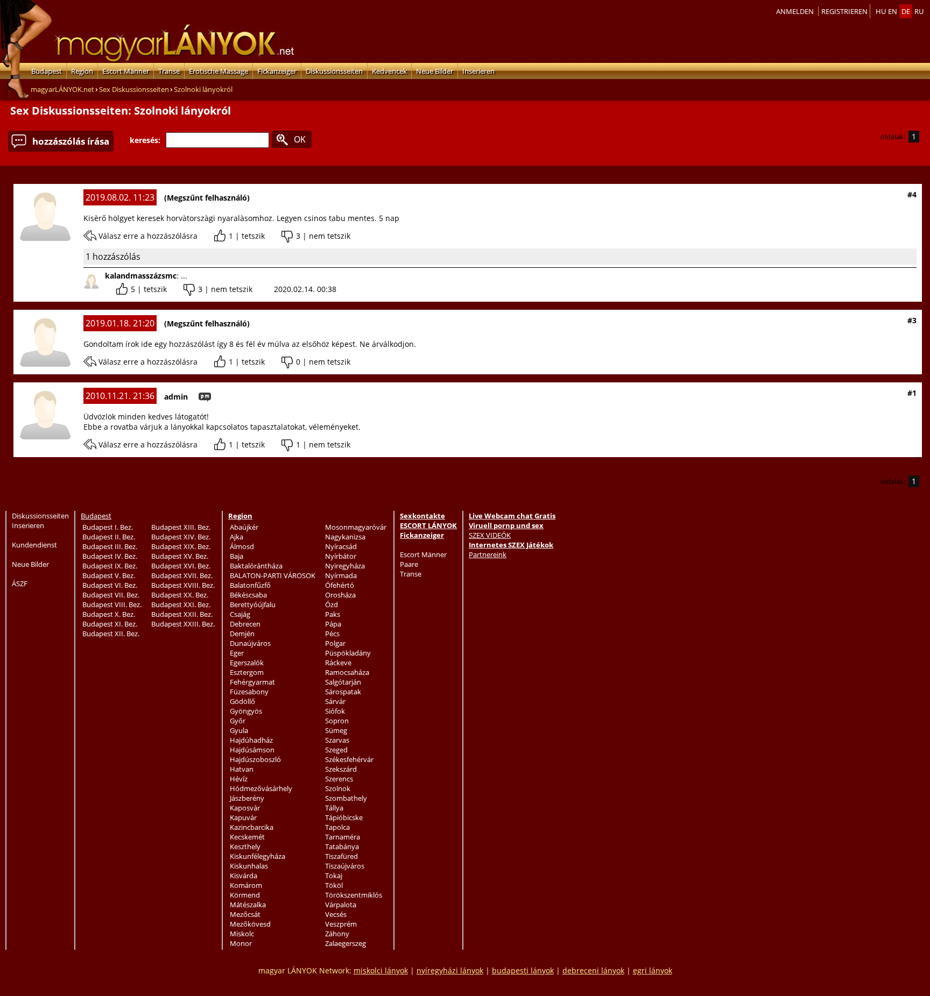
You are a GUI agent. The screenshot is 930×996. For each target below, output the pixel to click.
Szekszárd (341, 769)
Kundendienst (34, 545)
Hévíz (239, 779)
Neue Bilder (434, 71)
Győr (237, 720)
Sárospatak (343, 691)
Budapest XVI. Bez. (180, 566)
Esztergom (247, 672)
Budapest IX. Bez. (109, 566)
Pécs (332, 633)
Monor (241, 943)
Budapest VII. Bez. (110, 595)
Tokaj (333, 875)
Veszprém (341, 924)
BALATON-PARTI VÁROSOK (272, 575)
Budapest (46, 71)
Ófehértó (339, 585)
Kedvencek (389, 71)
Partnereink (487, 554)
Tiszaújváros (344, 866)
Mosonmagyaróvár (355, 527)
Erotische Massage (218, 71)
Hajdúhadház (251, 740)
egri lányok (652, 970)
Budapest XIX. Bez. (180, 546)
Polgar (335, 643)
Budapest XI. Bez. (109, 624)
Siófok (335, 711)
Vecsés (336, 914)
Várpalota (340, 904)
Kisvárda (243, 875)
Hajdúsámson (252, 750)
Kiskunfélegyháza (257, 856)
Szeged (336, 750)
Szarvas (337, 740)
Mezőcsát (245, 914)
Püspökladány (348, 653)
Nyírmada (341, 575)
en (892, 11)
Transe (169, 71)
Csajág (240, 614)
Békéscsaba (248, 595)
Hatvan (241, 769)
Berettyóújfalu (253, 604)
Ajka (236, 537)
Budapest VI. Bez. (109, 585)
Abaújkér (244, 527)
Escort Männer (125, 71)
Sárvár (335, 701)
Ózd (331, 604)
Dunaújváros (250, 643)
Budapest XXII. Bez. (182, 614)
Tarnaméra (342, 837)
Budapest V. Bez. (108, 575)
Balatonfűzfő (250, 585)
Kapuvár (243, 817)
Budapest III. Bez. (109, 546)
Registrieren (844, 11)
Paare (409, 564)
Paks (332, 614)
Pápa (333, 624)
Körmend (245, 895)
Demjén (242, 633)
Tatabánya (342, 846)
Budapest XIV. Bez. (180, 537)
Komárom (246, 885)
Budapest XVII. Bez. (182, 575)
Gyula (239, 730)
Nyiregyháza (345, 566)
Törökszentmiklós (353, 895)
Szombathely (346, 798)
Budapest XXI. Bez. (180, 604)
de (905, 11)
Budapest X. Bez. (108, 614)
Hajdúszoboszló (255, 759)
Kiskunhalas (249, 866)
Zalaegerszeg (345, 943)
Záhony (337, 933)
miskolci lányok (381, 970)
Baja (236, 556)
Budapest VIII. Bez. (112, 604)
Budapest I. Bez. (107, 527)
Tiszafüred (341, 856)
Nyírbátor (340, 556)
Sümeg (336, 730)
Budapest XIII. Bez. (180, 527)
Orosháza (340, 595)
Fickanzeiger (277, 71)
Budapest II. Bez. (108, 537)
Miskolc (242, 933)
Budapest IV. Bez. (109, 556)
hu (881, 11)
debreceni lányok (593, 970)
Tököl (334, 885)
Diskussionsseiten (334, 71)
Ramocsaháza (347, 672)
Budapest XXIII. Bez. (183, 624)
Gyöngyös (246, 711)
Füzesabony (249, 691)
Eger (237, 653)
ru (919, 11)
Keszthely (245, 846)
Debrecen (245, 624)
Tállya (334, 808)
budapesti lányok (523, 970)
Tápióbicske (344, 817)
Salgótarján (343, 682)
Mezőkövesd (250, 924)
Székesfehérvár (349, 759)
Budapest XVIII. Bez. (183, 585)
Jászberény (247, 798)
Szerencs (339, 779)
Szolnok (337, 788)
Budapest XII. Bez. (110, 633)
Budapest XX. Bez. (179, 595)
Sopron (337, 720)
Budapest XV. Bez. (179, 556)
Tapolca (337, 827)
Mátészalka (248, 904)
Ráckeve (338, 662)
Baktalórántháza (256, 566)
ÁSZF (19, 583)
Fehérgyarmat (252, 682)
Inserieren (478, 71)
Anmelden (795, 11)
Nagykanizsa (345, 537)
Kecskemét (247, 837)
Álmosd (242, 546)
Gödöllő (242, 701)
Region (82, 71)
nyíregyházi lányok (450, 970)
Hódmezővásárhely (261, 788)
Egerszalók (247, 662)
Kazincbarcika (251, 827)
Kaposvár (245, 808)
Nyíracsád (341, 546)
